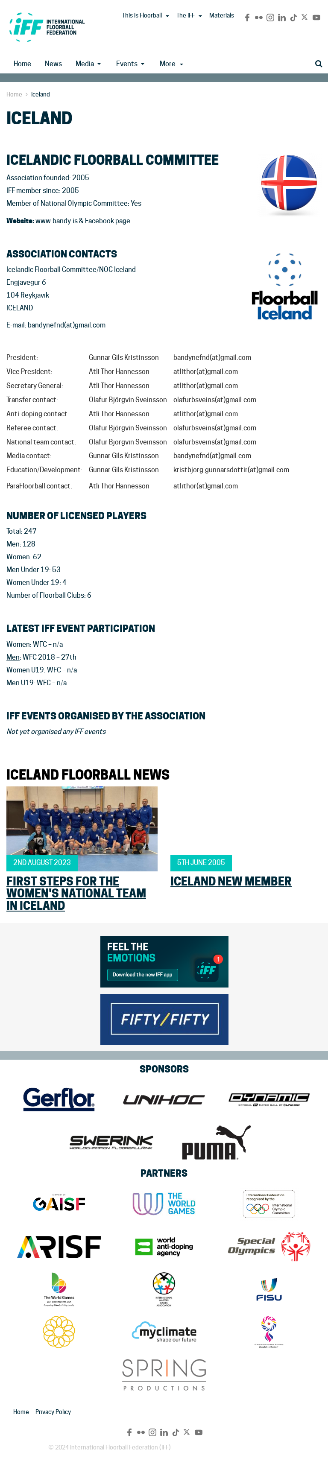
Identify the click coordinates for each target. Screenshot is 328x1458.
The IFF (185, 15)
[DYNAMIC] (269, 1099)
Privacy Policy (53, 1411)
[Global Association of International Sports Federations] (58, 1204)
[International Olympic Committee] (269, 1204)
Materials (221, 15)
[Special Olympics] (269, 1246)
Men (13, 657)
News (53, 64)
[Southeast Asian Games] (58, 1332)
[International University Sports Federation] (269, 1289)
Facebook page (107, 221)
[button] (167, 16)
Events (127, 64)
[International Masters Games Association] (164, 1289)
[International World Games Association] (164, 1204)
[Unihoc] (164, 1099)
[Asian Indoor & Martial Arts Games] (269, 1332)
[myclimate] (164, 1332)
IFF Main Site (47, 27)
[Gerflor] (58, 1099)
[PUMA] (216, 1142)
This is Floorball (142, 15)
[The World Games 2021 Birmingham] (58, 1289)
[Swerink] (111, 1142)
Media (85, 64)
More (168, 64)
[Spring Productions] (164, 1374)
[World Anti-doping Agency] (164, 1246)
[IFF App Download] (164, 960)
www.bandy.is (56, 221)
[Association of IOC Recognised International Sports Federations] (58, 1246)
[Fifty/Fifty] (164, 1018)
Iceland (40, 94)
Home (22, 64)
